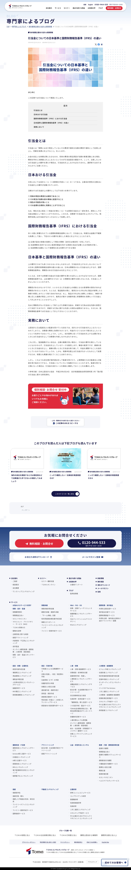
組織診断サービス (19, 688)
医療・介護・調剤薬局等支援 (109, 745)
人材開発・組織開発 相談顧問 (109, 695)
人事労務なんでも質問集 (78, 720)
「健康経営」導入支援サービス (81, 702)
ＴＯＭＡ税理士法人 (22, 835)
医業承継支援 (103, 774)
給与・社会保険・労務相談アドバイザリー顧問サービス (81, 729)
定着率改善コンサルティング (109, 679)
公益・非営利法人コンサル (79, 745)
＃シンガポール (26, 510)
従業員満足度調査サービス (108, 698)
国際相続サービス (19, 813)
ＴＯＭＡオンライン (48, 585)
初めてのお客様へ (92, 842)
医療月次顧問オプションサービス (110, 756)
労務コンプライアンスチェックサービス (81, 735)
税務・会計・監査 (19, 609)
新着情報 (101, 578)
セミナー (43, 578)
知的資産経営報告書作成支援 (51, 619)
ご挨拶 (15, 581)
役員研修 (73, 806)
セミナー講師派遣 (47, 581)
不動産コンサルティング (50, 789)
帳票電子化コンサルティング (23, 776)
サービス (14, 602)
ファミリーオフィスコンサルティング (52, 626)
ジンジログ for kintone (107, 688)
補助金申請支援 (18, 679)
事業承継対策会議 (47, 609)
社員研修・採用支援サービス (80, 699)
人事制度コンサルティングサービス (81, 680)
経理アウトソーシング (20, 637)
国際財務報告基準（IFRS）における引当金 (50, 118)
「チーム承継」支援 (48, 615)
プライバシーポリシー (28, 842)
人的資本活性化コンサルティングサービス (24, 683)
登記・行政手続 (46, 666)
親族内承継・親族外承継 (50, 612)
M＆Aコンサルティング (78, 625)
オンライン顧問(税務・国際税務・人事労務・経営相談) (23, 650)
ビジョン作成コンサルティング (110, 669)
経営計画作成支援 (19, 669)
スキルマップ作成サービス (108, 701)
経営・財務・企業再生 (20, 666)
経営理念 (16, 585)
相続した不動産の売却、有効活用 (24, 800)
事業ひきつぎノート (48, 622)
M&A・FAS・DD (76, 605)
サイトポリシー (65, 842)
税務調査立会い (18, 615)
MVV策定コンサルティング (22, 691)
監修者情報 (74, 593)
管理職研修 (74, 799)
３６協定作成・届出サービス (80, 705)
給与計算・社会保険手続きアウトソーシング (81, 691)
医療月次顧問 (103, 748)
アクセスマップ (92, 862)
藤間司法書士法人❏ (109, 835)
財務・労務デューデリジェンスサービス (81, 609)
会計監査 (16, 646)
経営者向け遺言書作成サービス (52, 705)
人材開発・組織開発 (106, 666)
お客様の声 (73, 582)
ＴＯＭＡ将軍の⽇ (19, 627)
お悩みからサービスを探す (22, 605)
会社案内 (14, 578)
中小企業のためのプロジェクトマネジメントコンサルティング (110, 705)
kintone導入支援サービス (22, 754)
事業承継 (44, 605)
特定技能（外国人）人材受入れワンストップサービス (52, 701)
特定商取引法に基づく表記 (48, 842)
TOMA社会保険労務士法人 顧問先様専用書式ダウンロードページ (81, 710)
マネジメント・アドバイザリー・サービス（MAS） (23, 623)
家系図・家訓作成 (47, 693)
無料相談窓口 (78, 842)
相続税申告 (16, 793)
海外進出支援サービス (107, 612)
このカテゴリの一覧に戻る (64, 494)
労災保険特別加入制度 (78, 695)
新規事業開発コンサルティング (24, 695)
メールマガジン (103, 588)
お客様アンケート (76, 585)
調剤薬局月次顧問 (105, 760)
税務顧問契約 (17, 612)
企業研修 (73, 789)
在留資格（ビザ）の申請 (50, 680)
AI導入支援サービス (20, 760)
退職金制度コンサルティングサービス (81, 685)
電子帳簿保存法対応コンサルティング (24, 771)
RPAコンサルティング (20, 767)
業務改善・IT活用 (19, 745)
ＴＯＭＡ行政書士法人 (68, 835)
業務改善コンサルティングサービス (24, 749)
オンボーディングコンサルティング (110, 683)
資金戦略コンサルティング (22, 676)
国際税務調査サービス (107, 615)
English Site (105, 842)
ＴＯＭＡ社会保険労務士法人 (45, 835)
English (90, 4)
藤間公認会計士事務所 (89, 835)
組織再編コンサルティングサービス (81, 615)
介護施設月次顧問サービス (108, 764)
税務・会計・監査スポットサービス (24, 656)
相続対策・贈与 (18, 796)
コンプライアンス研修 (78, 796)
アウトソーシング (47, 745)
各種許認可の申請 (47, 683)
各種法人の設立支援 (48, 687)
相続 (14, 789)
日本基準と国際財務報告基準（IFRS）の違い (51, 123)
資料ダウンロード (104, 585)
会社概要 (16, 588)
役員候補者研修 (75, 803)
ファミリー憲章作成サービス (51, 631)
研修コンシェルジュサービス (80, 793)
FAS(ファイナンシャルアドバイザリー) (81, 620)
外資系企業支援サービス (107, 609)
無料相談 (101, 582)
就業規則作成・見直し (78, 676)
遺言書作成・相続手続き (50, 690)
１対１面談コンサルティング (109, 691)
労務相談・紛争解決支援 (78, 672)
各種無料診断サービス (78, 717)
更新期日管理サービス (49, 697)
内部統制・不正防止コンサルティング (24, 642)
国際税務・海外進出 (106, 605)
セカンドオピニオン (20, 619)
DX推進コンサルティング (21, 757)
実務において (39, 127)
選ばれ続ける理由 (75, 578)
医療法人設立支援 (105, 767)
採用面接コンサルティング (108, 710)
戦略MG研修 (17, 631)
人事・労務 (74, 666)
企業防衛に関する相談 (20, 634)
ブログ (71, 590)
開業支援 (102, 770)
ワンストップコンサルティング (24, 591)
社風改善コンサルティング (108, 672)
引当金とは (38, 110)
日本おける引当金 (41, 114)
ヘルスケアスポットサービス (109, 781)
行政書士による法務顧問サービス (52, 670)
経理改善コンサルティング (22, 764)
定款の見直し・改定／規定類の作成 (52, 675)
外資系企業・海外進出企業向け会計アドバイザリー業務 (110, 619)
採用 (85, 4)
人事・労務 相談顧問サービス (80, 669)
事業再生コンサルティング (22, 672)
